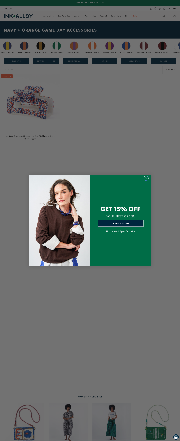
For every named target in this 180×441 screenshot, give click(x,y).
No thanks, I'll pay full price (120, 231)
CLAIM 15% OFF (121, 223)
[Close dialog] (146, 178)
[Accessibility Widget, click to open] (176, 437)
